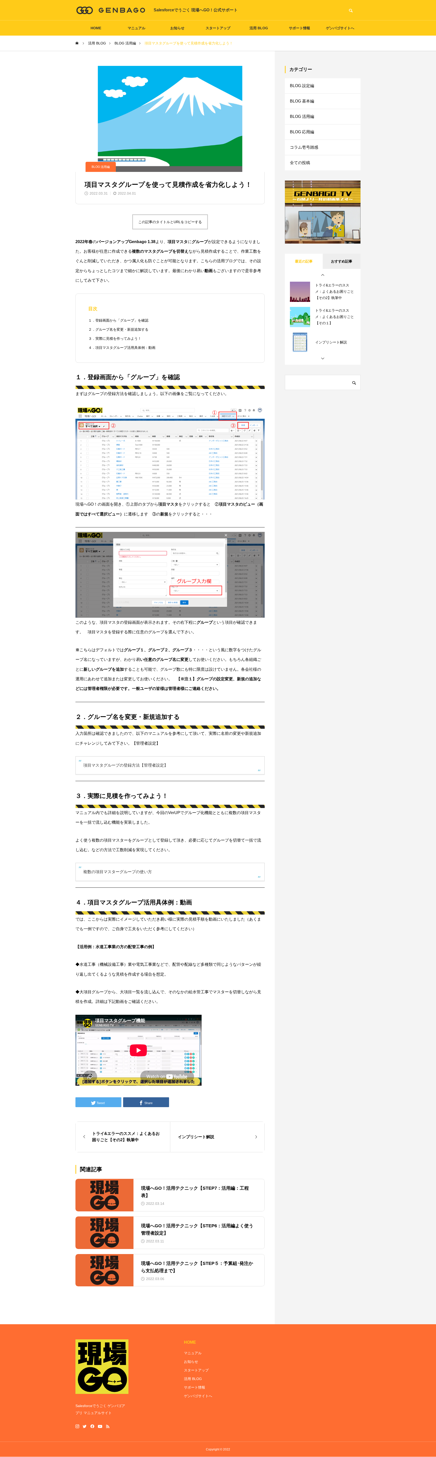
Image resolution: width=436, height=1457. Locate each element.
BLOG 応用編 (302, 132)
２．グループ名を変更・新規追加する (118, 329)
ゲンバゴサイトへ (340, 28)
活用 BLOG (259, 28)
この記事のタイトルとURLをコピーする (170, 222)
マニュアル (136, 28)
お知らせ (177, 28)
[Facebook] (92, 1426)
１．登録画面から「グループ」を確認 (118, 320)
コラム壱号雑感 (304, 147)
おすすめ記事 (341, 261)
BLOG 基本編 (302, 101)
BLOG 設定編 (302, 86)
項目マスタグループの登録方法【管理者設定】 (125, 765)
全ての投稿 (300, 163)
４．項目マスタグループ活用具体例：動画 (121, 348)
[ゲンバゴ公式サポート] (110, 10)
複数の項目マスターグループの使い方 (117, 872)
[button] (322, 275)
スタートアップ (218, 28)
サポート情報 (299, 28)
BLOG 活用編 (101, 167)
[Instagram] (77, 1426)
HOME (96, 28)
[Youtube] (100, 1426)
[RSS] (108, 1426)
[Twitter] (85, 1426)
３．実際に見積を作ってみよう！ (114, 338)
